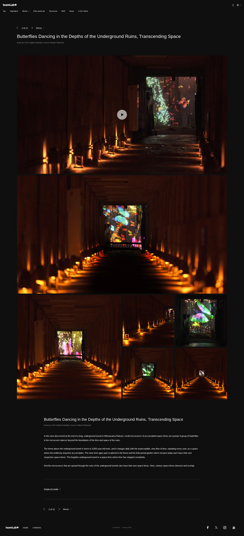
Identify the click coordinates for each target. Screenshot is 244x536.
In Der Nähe (83, 11)
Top (4, 11)
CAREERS (36, 528)
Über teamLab (39, 11)
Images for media (51, 489)
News (71, 11)
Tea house (53, 11)
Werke (24, 11)
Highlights (14, 11)
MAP (63, 11)
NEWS (25, 528)
